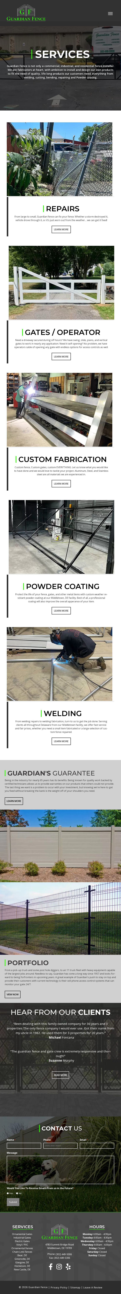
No (20, 1193)
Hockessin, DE (22, 1266)
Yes (11, 1193)
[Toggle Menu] (110, 13)
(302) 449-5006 (64, 1254)
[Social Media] (51, 1267)
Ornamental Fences (22, 1248)
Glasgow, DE (22, 1262)
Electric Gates (22, 1241)
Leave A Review (92, 1287)
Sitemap (75, 1287)
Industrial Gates (22, 1237)
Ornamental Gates (22, 1234)
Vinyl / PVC (22, 1244)
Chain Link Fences (22, 1251)
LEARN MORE (14, 801)
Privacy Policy (59, 1287)
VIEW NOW (13, 994)
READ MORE (60, 1075)
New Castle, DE (22, 1269)
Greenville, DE (22, 1259)
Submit (13, 1202)
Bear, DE (22, 1255)
